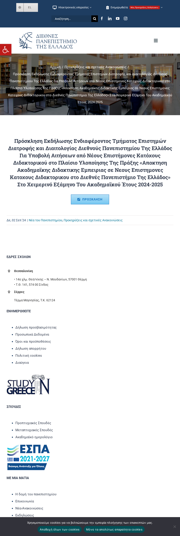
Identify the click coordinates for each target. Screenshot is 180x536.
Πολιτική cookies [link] (28, 356)
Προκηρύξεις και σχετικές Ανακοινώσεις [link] (93, 220)
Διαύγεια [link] (22, 363)
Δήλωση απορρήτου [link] (30, 349)
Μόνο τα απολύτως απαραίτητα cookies (114, 529)
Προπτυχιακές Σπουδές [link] (33, 423)
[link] (5, 49)
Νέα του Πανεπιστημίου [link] (45, 220)
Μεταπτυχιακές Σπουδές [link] (34, 430)
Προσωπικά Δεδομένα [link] (32, 334)
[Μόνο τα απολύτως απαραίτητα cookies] (174, 526)
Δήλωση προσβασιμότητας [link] (36, 327)
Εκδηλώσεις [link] (24, 515)
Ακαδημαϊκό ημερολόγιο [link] (34, 437)
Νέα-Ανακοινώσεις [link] (29, 508)
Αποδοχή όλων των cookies (59, 529)
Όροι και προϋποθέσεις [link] (33, 341)
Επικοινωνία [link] (24, 501)
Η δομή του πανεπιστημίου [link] (35, 494)
